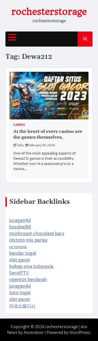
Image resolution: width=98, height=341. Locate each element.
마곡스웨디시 (22, 306)
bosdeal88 (20, 227)
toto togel (19, 293)
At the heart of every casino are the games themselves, (47, 134)
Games (19, 124)
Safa (20, 145)
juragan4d (20, 220)
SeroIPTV (19, 273)
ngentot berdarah (28, 280)
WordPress (79, 332)
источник (18, 247)
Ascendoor (34, 332)
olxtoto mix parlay (28, 240)
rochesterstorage (49, 11)
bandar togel (22, 253)
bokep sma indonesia (31, 266)
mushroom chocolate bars (36, 234)
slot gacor (19, 260)
